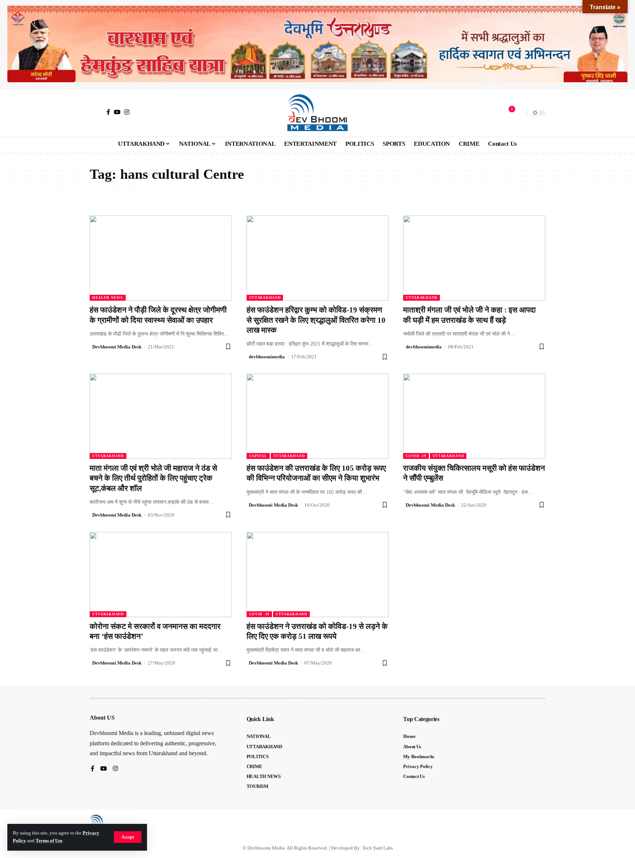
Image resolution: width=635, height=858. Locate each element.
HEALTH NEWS (107, 298)
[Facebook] (108, 112)
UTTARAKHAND (265, 298)
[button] (127, 837)
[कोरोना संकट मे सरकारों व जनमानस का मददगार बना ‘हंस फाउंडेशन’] (161, 574)
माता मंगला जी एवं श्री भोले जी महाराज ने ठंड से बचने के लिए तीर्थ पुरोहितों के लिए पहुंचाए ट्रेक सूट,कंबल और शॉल (153, 478)
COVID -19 (416, 456)
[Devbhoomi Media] (317, 112)
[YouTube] (117, 112)
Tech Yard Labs (377, 848)
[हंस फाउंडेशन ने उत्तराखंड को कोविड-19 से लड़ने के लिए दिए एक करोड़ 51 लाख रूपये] (318, 574)
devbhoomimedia (267, 356)
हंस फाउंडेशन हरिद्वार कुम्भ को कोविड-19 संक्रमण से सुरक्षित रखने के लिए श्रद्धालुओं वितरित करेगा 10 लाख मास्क (316, 319)
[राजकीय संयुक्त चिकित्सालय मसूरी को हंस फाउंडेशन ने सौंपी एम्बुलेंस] (474, 416)
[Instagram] (126, 112)
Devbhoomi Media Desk (116, 347)
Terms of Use (49, 840)
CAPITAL (258, 456)
